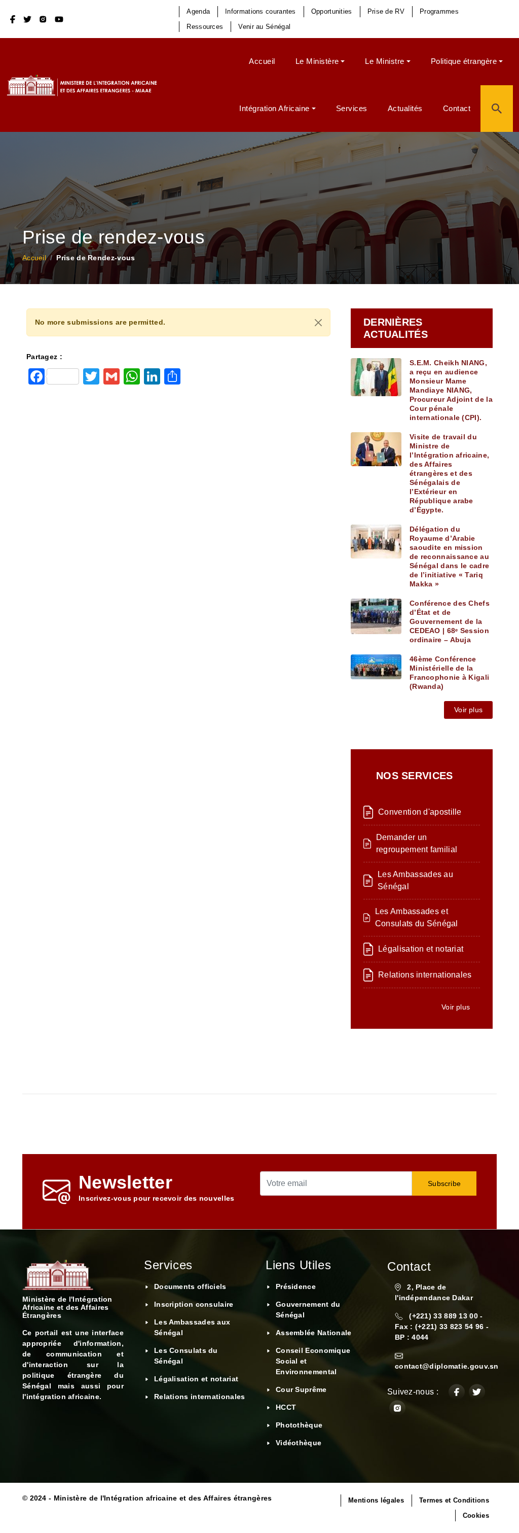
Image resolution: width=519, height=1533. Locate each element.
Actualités (405, 108)
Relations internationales (425, 974)
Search (496, 108)
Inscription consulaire (194, 1304)
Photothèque (299, 1425)
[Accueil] (86, 85)
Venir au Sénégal (264, 26)
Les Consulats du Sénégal (186, 1355)
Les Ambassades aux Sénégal (192, 1327)
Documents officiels (190, 1286)
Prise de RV (385, 11)
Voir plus (468, 710)
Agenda (198, 11)
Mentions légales (376, 1500)
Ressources (205, 26)
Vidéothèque (298, 1443)
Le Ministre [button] (384, 61)
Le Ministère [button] (317, 61)
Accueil (262, 61)
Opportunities (331, 11)
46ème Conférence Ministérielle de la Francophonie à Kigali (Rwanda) (449, 672)
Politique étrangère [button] (464, 61)
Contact (457, 108)
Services (351, 108)
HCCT (286, 1407)
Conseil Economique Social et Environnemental (313, 1361)
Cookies (476, 1515)
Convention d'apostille (420, 812)
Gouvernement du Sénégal (308, 1309)
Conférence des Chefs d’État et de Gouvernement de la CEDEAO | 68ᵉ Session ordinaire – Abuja (450, 621)
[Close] (318, 322)
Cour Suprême (301, 1389)
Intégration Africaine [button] (274, 108)
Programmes (439, 11)
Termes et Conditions (454, 1500)
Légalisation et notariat (420, 949)
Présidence (296, 1286)
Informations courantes (260, 11)
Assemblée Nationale (314, 1333)
